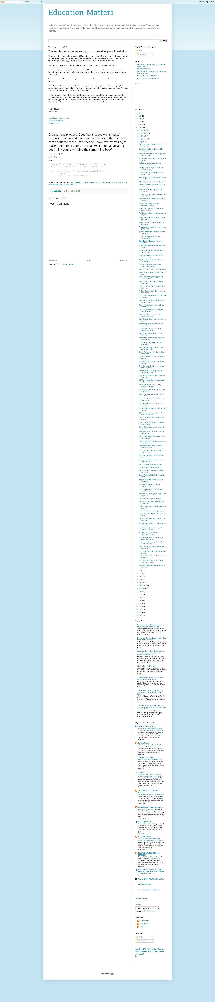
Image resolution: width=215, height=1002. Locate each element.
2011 (140, 612)
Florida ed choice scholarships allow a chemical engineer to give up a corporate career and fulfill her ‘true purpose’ (150, 776)
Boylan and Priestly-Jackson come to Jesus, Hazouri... (151, 256)
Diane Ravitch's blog (145, 726)
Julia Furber (144, 924)
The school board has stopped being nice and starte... (151, 173)
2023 (140, 116)
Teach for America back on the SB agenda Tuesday (150, 528)
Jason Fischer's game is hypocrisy (150, 498)
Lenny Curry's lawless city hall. (149, 467)
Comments (142, 54)
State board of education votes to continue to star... (150, 237)
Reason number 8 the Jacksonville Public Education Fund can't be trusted (151, 626)
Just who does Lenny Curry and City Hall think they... (151, 150)
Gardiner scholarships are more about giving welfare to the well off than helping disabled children (151, 707)
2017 (140, 595)
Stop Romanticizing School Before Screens (151, 794)
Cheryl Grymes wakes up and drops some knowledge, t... (151, 371)
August (142, 142)
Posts (140, 50)
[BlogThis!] (72, 191)
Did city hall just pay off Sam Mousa (151, 464)
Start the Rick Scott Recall (146, 666)
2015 (140, 601)
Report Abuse (141, 899)
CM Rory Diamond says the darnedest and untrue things (152, 381)
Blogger (111, 974)
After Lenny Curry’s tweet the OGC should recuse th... (150, 490)
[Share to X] (74, 191)
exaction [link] (86, 171)
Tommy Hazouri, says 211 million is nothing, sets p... (151, 168)
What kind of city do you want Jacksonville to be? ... (149, 533)
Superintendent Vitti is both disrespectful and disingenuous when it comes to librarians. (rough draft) (150, 653)
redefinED (141, 772)
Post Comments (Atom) (65, 264)
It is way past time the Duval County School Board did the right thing (151, 639)
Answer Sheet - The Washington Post (151, 879)
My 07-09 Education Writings (147, 76)
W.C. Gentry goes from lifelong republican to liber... (149, 485)
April (141, 579)
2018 (140, 592)
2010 (140, 615)
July (141, 571)
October (142, 136)
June (141, 574)
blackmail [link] (100, 171)
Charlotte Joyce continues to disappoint (152, 182)
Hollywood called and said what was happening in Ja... (151, 461)
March (141, 582)
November (143, 133)
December (143, 130)
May (141, 576)
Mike (141, 927)
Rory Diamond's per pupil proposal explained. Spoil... (151, 348)
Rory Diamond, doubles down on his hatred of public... (151, 367)
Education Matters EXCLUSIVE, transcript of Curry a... (150, 385)
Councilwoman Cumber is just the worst (152, 269)
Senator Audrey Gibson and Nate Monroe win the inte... (150, 329)
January (142, 588)
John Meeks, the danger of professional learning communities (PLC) (150, 678)
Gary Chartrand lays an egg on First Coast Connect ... (151, 277)
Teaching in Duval (144, 884)
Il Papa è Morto (143, 824)
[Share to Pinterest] (79, 191)
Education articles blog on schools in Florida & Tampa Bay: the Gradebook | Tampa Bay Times (151, 871)
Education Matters (81, 13)
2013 (140, 606)
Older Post (123, 261)
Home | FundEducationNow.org (149, 890)
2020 (140, 125)
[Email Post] (65, 191)
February (142, 585)
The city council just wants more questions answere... (150, 265)
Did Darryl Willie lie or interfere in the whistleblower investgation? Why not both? (150, 692)
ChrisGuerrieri (144, 920)
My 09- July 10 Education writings (148, 78)
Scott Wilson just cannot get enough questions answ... (151, 446)
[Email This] (69, 191)
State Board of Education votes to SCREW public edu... (150, 242)
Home (89, 261)
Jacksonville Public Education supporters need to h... (149, 204)
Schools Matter (143, 743)
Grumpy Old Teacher (145, 822)
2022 (140, 119)
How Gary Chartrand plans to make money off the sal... (151, 310)
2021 (140, 122)
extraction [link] (93, 171)
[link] (53, 110)
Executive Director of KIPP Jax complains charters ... (149, 315)
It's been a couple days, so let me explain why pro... (150, 164)
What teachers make (144, 69)
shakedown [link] (62, 173)
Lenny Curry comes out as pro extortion (152, 511)
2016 (140, 598)
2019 (140, 128)
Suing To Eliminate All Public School (149, 759)
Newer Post (53, 261)
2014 (140, 603)
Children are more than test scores (150, 807)
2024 (140, 113)
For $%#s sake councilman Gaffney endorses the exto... (151, 561)
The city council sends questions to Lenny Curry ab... (151, 538)
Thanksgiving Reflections (146, 809)
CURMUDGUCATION (145, 758)
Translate (152, 911)
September (143, 139)
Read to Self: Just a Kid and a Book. (149, 857)
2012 (140, 609)
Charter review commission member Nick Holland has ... (151, 414)
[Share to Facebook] (76, 191)
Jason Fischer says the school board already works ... (151, 428)
